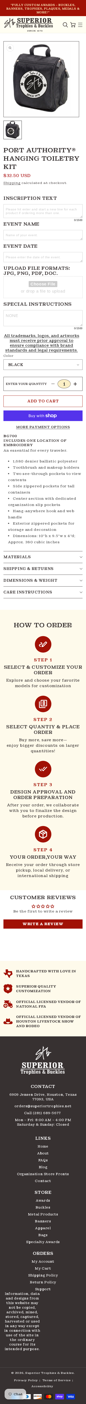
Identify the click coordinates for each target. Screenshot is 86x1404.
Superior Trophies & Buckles (49, 1373)
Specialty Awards (43, 1242)
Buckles (43, 1207)
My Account (43, 1261)
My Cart (43, 1268)
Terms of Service (56, 1380)
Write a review (42, 923)
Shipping (12, 183)
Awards (43, 1200)
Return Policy (43, 1282)
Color (8, 356)
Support (43, 1289)
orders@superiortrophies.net (43, 1106)
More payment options (43, 427)
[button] (65, 25)
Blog (43, 1167)
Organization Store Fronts (43, 1174)
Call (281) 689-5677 (43, 1113)
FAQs (43, 1160)
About (43, 1153)
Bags (42, 1235)
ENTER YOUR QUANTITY (26, 384)
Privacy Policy (26, 1380)
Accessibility (42, 1386)
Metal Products (43, 1214)
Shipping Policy (43, 1275)
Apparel (43, 1228)
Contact (43, 1181)
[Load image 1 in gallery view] (12, 130)
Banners (43, 1221)
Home (43, 1146)
